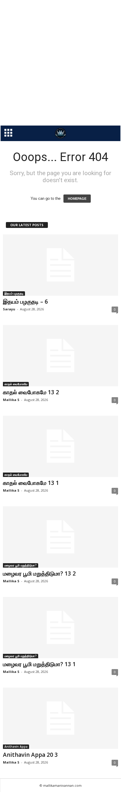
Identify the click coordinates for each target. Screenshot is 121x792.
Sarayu (9, 309)
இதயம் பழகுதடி (13, 293)
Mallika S (11, 399)
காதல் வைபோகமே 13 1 (31, 483)
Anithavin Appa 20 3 (30, 755)
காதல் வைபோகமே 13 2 (31, 392)
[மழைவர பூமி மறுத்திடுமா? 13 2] (60, 537)
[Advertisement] (60, 62)
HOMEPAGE (77, 198)
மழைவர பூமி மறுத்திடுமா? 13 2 (39, 573)
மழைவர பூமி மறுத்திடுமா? (20, 565)
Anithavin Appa (16, 746)
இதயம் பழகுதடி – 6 (25, 301)
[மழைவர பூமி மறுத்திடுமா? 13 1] (60, 627)
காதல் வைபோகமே (15, 384)
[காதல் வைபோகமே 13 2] (60, 355)
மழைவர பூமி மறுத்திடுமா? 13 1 (39, 664)
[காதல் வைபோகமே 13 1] (60, 446)
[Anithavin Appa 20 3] (60, 718)
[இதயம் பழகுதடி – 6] (60, 265)
